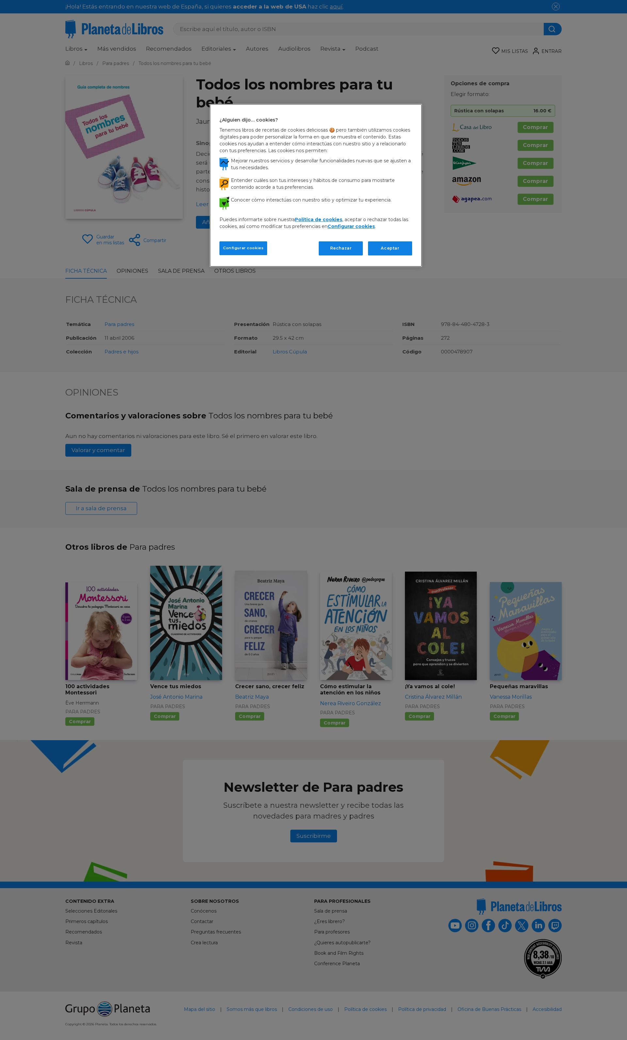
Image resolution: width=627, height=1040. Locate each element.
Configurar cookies (243, 248)
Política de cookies (318, 219)
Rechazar (341, 248)
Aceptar (390, 248)
